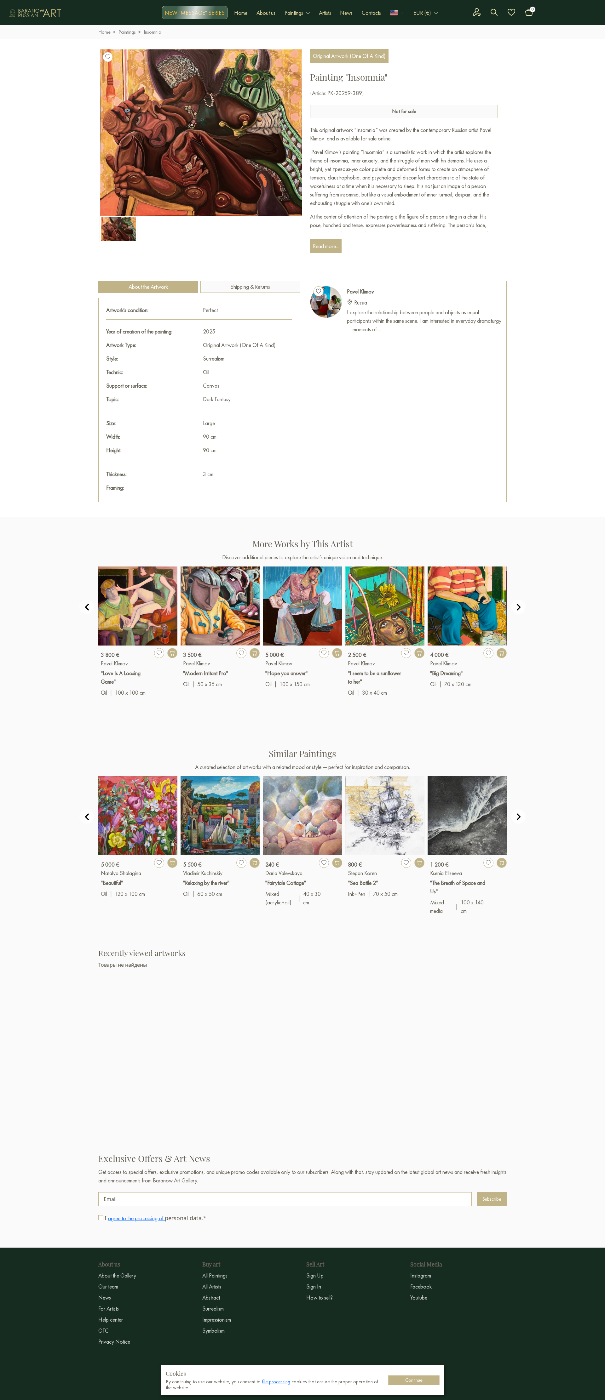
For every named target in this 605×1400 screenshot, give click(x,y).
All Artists (211, 1286)
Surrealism (213, 1308)
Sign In (313, 1286)
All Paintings (215, 1275)
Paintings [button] (294, 12)
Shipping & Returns (250, 286)
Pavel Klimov (360, 291)
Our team (108, 1286)
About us (265, 12)
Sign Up (315, 1275)
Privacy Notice (114, 1341)
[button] (397, 12)
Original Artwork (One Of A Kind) (349, 56)
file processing (276, 1381)
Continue (414, 1380)
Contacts (371, 12)
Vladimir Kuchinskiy (202, 873)
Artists (325, 12)
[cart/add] (172, 653)
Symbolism (213, 1330)
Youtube (418, 1297)
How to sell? (319, 1297)
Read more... (326, 246)
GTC (103, 1330)
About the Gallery (117, 1275)
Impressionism (216, 1319)
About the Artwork (148, 286)
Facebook (421, 1286)
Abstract (211, 1297)
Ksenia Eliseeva (446, 873)
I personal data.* (155, 1218)
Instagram (420, 1275)
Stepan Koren (362, 873)
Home (240, 12)
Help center (110, 1319)
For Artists (108, 1308)
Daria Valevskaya (283, 873)
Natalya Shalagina (121, 873)
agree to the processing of (136, 1218)
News (346, 12)
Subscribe (491, 1199)
